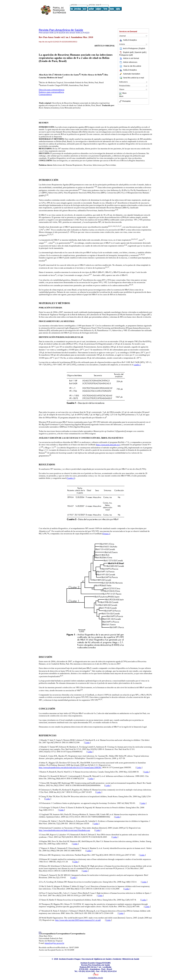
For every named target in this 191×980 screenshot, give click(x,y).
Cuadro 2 (70, 478)
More (124, 93)
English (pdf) (128, 52)
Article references (130, 62)
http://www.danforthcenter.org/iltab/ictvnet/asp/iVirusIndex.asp (64, 830)
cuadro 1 (137, 365)
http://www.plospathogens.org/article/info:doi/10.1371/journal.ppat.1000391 (70, 767)
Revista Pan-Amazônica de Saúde (61, 30)
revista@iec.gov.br (95, 978)
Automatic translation (131, 74)
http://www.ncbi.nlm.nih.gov (108, 444)
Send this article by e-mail (133, 78)
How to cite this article (132, 66)
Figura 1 (106, 533)
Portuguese (133, 48)
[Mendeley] (120, 93)
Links (87, 742)
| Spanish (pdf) (140, 52)
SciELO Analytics (130, 40)
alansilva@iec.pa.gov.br (54, 943)
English (142, 48)
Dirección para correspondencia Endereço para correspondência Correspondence (51, 92)
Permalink (126, 101)
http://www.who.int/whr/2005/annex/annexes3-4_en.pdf (78, 920)
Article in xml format (131, 58)
